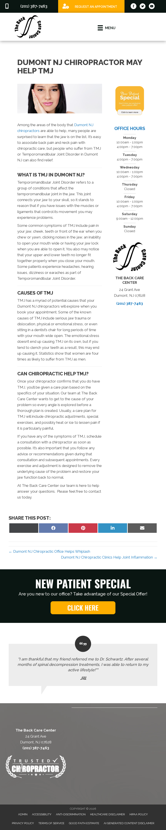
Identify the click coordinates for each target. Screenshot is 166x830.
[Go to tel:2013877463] (29, 6)
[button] (83, 607)
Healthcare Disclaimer (107, 814)
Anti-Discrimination (71, 814)
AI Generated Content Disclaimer (129, 823)
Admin (22, 814)
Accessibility (41, 814)
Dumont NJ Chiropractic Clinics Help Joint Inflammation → (109, 557)
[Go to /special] (91, 6)
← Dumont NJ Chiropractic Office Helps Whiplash (49, 551)
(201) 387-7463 (129, 303)
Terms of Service (51, 823)
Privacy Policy (23, 823)
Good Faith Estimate (84, 823)
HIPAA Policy (138, 814)
